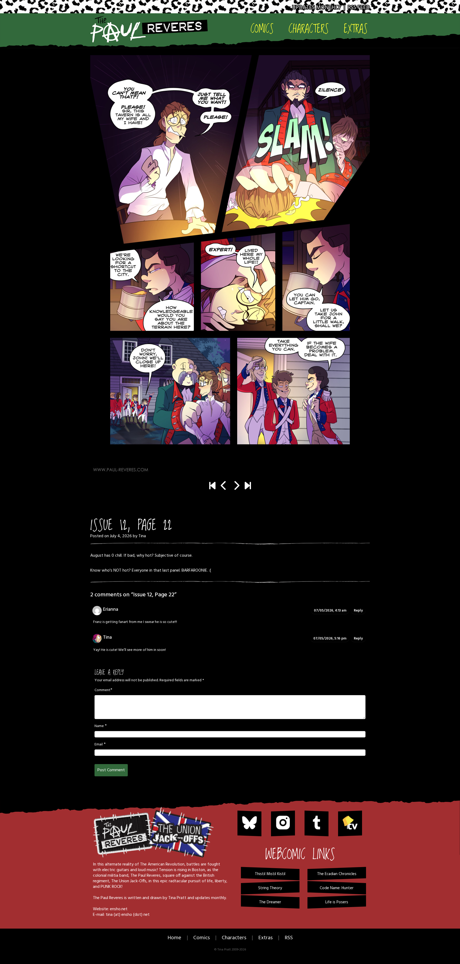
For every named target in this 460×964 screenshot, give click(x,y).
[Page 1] (212, 486)
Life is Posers (336, 902)
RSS (289, 938)
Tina (142, 536)
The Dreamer (270, 902)
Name (99, 726)
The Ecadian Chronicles (336, 874)
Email (99, 744)
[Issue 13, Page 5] (248, 486)
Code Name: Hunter (337, 888)
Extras (356, 28)
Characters (309, 28)
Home (174, 938)
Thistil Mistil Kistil (270, 874)
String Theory (270, 888)
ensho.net (119, 909)
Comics (262, 28)
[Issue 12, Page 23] (230, 264)
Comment (102, 690)
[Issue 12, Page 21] (224, 486)
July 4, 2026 (121, 536)
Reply (358, 610)
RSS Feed (359, 7)
